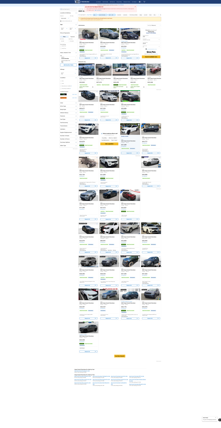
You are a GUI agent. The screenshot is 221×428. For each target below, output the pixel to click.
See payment (81, 48)
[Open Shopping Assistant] (219, 420)
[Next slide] (159, 76)
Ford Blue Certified (83, 334)
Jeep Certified (125, 41)
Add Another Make (68, 65)
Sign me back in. (98, 10)
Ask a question (109, 143)
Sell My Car (112, 1)
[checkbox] (63, 46)
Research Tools (127, 1)
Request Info (87, 58)
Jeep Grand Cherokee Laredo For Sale (82, 382)
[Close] (215, 417)
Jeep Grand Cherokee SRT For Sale (136, 376)
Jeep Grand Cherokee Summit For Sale (119, 376)
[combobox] (68, 9)
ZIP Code (71, 15)
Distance (62, 15)
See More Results (119, 356)
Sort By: (149, 25)
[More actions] (96, 58)
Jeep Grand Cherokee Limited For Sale (82, 376)
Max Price (70, 38)
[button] (139, 2)
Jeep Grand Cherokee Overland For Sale (101, 379)
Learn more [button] (74, 94)
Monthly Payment (145, 35)
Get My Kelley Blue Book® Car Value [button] (152, 49)
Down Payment (145, 42)
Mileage (62, 72)
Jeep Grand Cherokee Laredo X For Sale (82, 379)
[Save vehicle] (97, 29)
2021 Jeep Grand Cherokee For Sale (82, 370)
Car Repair (134, 1)
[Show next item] (137, 129)
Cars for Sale (105, 1)
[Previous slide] (80, 76)
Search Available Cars (151, 56)
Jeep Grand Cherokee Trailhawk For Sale (101, 376)
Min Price (62, 38)
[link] (82, 52)
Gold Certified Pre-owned (127, 301)
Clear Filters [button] (89, 14)
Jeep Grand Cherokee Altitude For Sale (137, 384)
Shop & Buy (119, 1)
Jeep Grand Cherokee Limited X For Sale (119, 379)
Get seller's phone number (125, 55)
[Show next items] (158, 14)
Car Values (98, 1)
